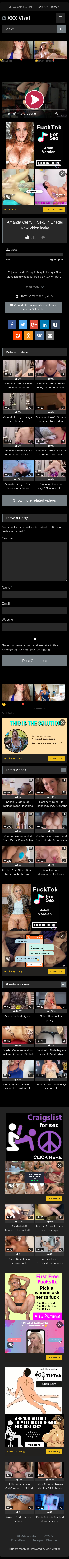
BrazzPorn (18, 1540)
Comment (8, 538)
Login (40, 6)
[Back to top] (57, 1547)
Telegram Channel (45, 1540)
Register (53, 6)
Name (7, 587)
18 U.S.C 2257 (26, 1535)
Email (7, 603)
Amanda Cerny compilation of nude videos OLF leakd (35, 307)
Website (7, 619)
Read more (32, 287)
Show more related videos (34, 500)
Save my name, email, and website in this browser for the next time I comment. (30, 648)
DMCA (48, 1535)
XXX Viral (18, 18)
